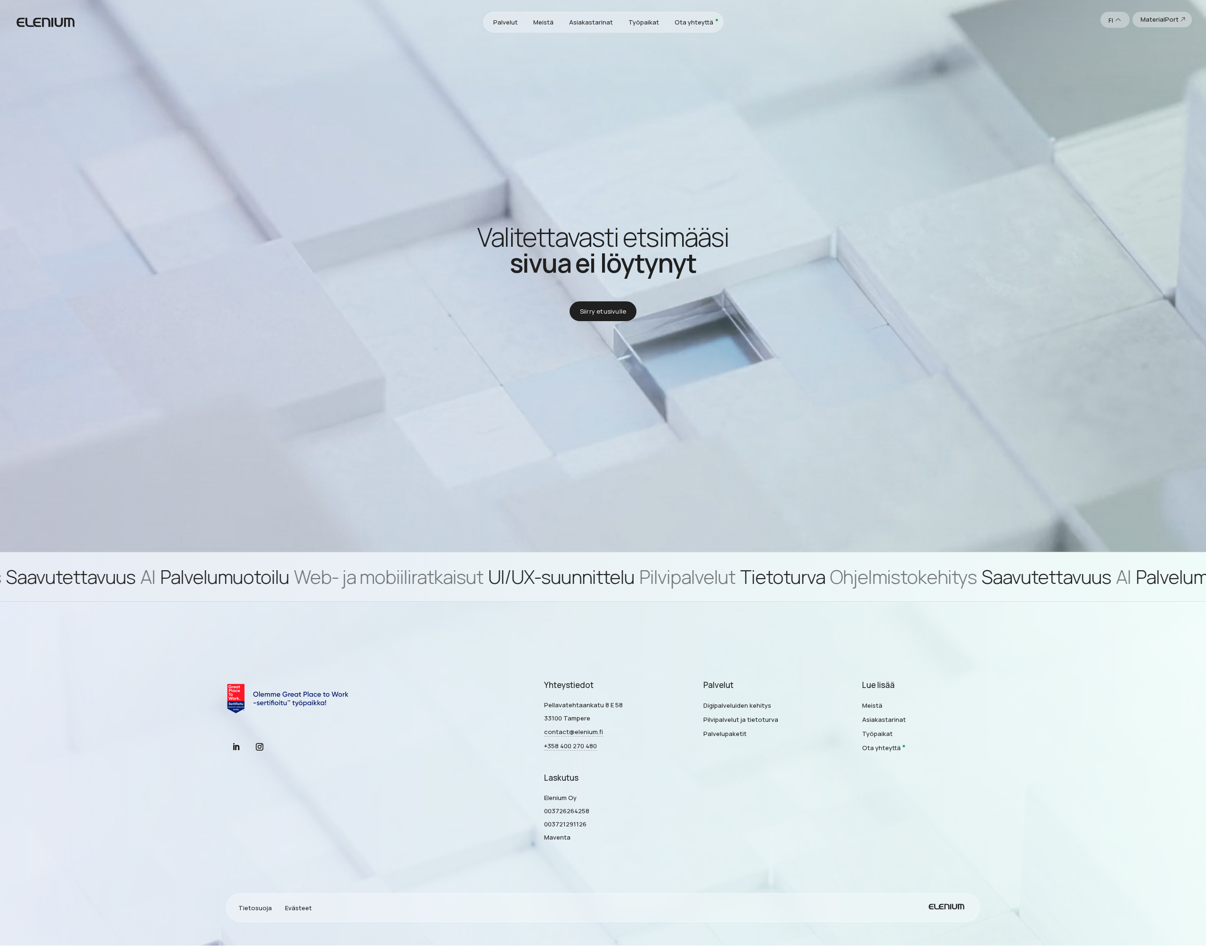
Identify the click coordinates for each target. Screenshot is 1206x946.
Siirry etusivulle (603, 311)
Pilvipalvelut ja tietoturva (740, 719)
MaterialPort (1160, 19)
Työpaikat (643, 22)
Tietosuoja (255, 908)
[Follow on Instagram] (259, 747)
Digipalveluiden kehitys (737, 705)
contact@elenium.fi (573, 732)
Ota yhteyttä (694, 22)
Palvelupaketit (725, 733)
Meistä (543, 22)
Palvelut (505, 22)
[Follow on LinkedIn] (236, 747)
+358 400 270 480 (570, 746)
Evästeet (298, 908)
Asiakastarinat (591, 22)
